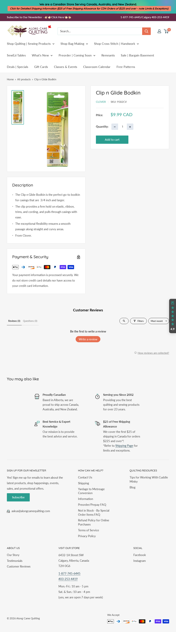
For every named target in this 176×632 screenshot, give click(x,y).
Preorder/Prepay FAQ (92, 504)
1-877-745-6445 (69, 573)
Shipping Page (124, 445)
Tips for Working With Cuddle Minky (149, 479)
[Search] (146, 31)
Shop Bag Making (72, 43)
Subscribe (18, 497)
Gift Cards (41, 67)
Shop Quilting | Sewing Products (29, 43)
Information (85, 499)
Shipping (83, 483)
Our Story (13, 555)
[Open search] (124, 321)
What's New (40, 55)
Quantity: (102, 126)
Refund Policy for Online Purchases (93, 522)
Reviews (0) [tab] (14, 320)
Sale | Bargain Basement (137, 55)
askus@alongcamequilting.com (31, 511)
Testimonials (14, 561)
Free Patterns (126, 67)
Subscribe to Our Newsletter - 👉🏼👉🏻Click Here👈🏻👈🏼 (39, 17)
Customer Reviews (18, 566)
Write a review (88, 339)
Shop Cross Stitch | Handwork (114, 43)
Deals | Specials (17, 67)
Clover (101, 101)
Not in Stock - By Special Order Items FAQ (93, 512)
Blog (132, 487)
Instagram (139, 561)
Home (10, 79)
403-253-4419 (68, 579)
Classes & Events (65, 67)
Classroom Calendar (97, 67)
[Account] (159, 31)
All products (24, 79)
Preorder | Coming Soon (75, 55)
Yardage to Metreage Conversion (91, 491)
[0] (166, 31)
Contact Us (85, 477)
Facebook (139, 555)
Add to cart (112, 139)
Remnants (108, 55)
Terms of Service (88, 530)
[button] (172, 316)
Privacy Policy (87, 536)
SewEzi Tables (16, 55)
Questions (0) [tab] (30, 320)
